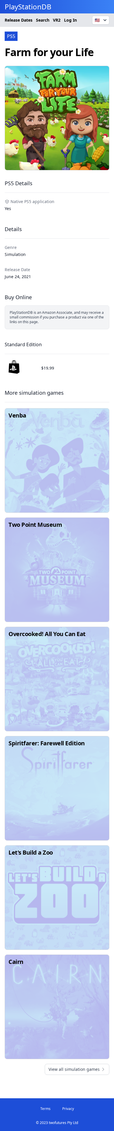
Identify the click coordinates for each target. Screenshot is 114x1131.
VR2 (57, 20)
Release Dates (18, 20)
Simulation (15, 254)
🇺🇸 (97, 20)
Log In (70, 20)
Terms (45, 1108)
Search (42, 20)
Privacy (68, 1108)
